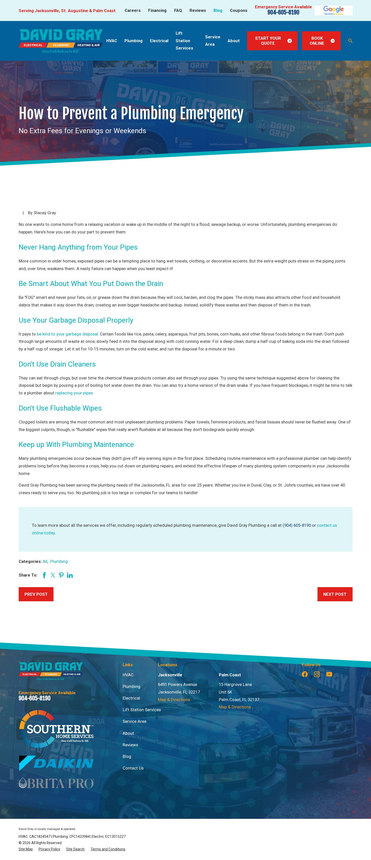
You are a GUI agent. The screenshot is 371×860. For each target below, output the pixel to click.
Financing (157, 10)
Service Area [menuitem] (212, 40)
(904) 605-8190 (297, 525)
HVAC (128, 674)
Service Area (134, 721)
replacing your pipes (74, 392)
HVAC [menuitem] (111, 40)
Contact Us (133, 768)
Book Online (317, 41)
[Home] (61, 41)
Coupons (238, 10)
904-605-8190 (283, 12)
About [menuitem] (234, 40)
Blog (218, 10)
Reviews (198, 10)
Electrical (131, 698)
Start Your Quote (268, 41)
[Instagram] (317, 674)
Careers (133, 10)
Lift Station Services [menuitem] (184, 41)
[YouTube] (329, 674)
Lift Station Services (142, 709)
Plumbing (59, 561)
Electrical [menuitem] (159, 40)
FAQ (178, 10)
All (45, 561)
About (128, 733)
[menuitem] (26, 849)
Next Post (335, 594)
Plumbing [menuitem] (133, 40)
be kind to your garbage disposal (67, 334)
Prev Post (36, 594)
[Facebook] (305, 674)
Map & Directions (174, 699)
